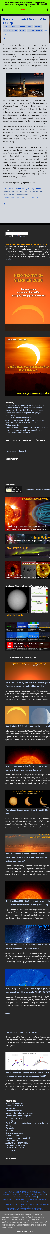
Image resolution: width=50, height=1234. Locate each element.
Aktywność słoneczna (14, 1103)
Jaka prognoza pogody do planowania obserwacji (25, 420)
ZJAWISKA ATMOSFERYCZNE (20, 1209)
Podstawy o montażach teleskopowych (21, 423)
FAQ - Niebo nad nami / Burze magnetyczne (23, 430)
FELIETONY (8, 1199)
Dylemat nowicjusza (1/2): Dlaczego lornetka (23, 408)
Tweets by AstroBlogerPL (15, 451)
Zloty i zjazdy (10, 1150)
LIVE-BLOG (20, 1199)
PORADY (24, 1201)
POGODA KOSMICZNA (36, 1199)
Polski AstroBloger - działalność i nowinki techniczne (27, 1123)
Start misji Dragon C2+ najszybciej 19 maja (22, 188)
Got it (32, 1231)
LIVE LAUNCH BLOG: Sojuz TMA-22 (21, 1032)
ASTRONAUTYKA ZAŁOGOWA (32, 1194)
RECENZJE (20, 1204)
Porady (8, 1126)
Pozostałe (9, 1128)
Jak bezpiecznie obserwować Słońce (20, 418)
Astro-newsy (10, 1108)
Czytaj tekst (25, 10)
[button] (4, 38)
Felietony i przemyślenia (15, 1118)
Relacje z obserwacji (14, 1133)
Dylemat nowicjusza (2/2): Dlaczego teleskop (24, 410)
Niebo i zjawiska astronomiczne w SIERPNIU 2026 (26, 427)
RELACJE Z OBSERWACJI (37, 1204)
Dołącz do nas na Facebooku (17, 432)
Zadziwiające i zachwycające (17, 1143)
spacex (22, 31)
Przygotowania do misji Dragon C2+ (17, 194)
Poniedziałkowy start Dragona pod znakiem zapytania (23, 191)
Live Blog (9, 1121)
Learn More (21, 1231)
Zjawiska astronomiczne (15, 1148)
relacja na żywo (10, 31)
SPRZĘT (24, 1206)
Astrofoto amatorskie (13, 1111)
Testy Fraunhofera (12, 1135)
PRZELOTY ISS (8, 1204)
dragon (38, 27)
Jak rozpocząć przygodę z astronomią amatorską (25, 405)
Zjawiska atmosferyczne (15, 1145)
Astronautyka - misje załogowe (18, 1116)
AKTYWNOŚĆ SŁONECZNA (17, 1192)
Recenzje (9, 1131)
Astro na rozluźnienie (14, 1106)
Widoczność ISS (12, 425)
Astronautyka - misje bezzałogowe (18, 27)
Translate (23, 236)
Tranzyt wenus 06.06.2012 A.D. (18, 1138)
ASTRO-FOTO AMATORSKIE (24, 1196)
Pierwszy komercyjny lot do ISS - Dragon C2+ (21, 197)
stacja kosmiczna (35, 31)
